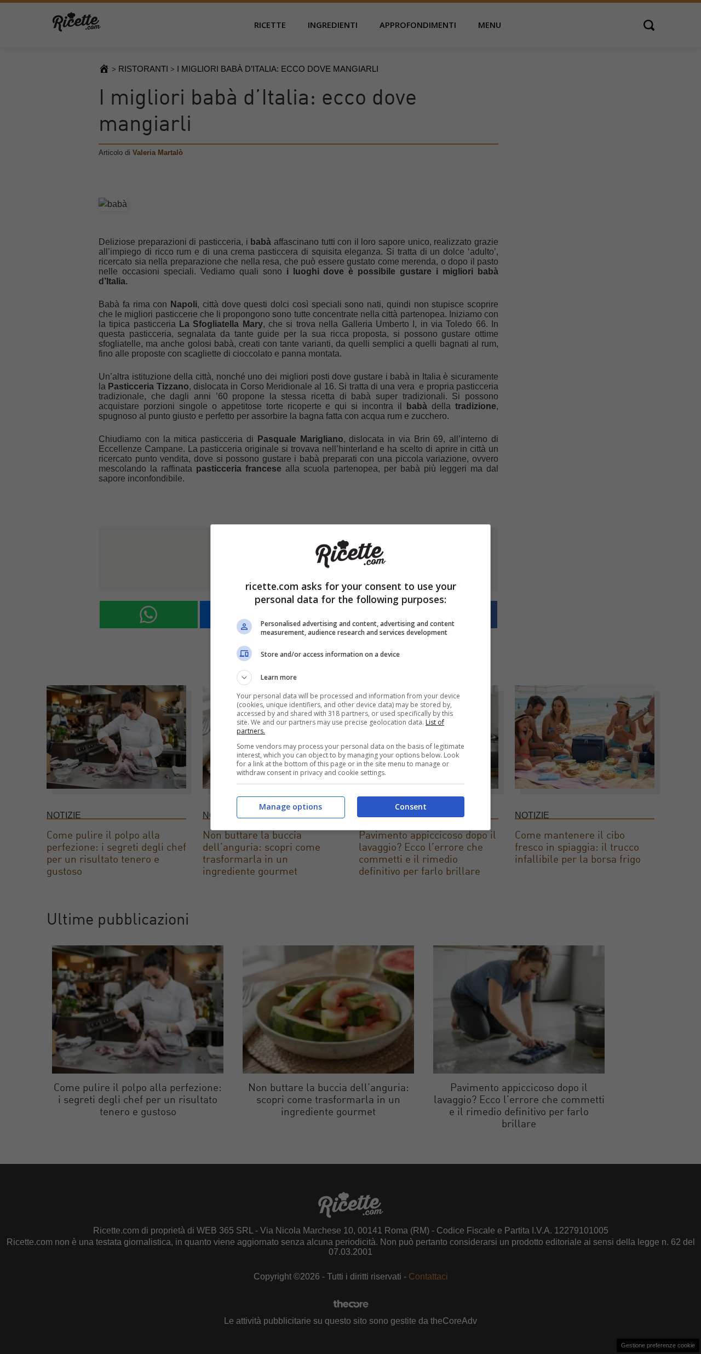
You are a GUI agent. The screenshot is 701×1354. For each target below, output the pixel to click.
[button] (350, 677)
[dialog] (350, 677)
